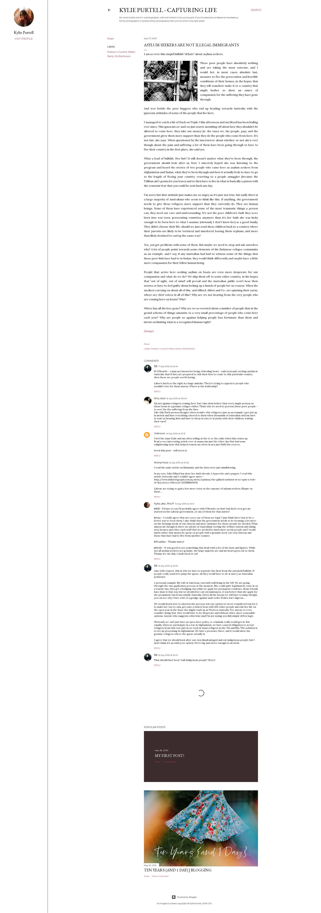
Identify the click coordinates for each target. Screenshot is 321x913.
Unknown (159, 433)
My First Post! (169, 755)
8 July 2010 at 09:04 (177, 398)
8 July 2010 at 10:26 (179, 462)
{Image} (149, 331)
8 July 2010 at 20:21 (168, 655)
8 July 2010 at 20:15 (168, 566)
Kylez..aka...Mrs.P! (164, 503)
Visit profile (24, 38)
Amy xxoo (160, 398)
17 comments (169, 761)
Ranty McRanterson (119, 56)
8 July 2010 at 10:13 (176, 433)
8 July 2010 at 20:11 (184, 503)
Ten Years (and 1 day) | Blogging (177, 870)
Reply (157, 391)
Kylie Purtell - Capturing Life (168, 10)
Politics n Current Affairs (121, 51)
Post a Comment (160, 876)
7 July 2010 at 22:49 (168, 366)
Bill (155, 366)
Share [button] (110, 38)
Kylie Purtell (24, 32)
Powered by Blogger (187, 897)
